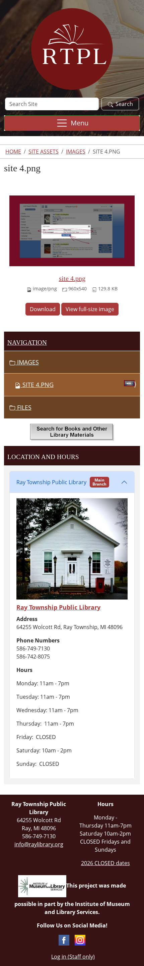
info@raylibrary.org (38, 844)
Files (23, 407)
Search (124, 104)
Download (43, 309)
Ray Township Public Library (61, 482)
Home (13, 151)
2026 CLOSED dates (105, 863)
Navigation (27, 342)
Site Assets (43, 151)
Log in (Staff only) (73, 956)
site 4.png (72, 278)
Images (75, 151)
